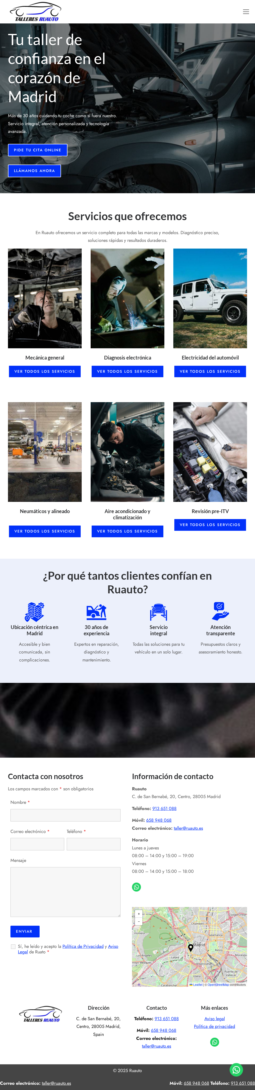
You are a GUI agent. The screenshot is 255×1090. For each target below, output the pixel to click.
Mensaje (18, 860)
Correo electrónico (30, 831)
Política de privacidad (214, 1026)
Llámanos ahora (34, 171)
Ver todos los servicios (44, 371)
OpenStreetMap (218, 984)
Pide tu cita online (38, 150)
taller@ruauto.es (188, 828)
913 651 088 (164, 808)
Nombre (20, 802)
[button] (246, 11)
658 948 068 (159, 820)
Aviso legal (214, 1018)
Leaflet (197, 984)
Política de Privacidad (83, 946)
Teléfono (76, 831)
